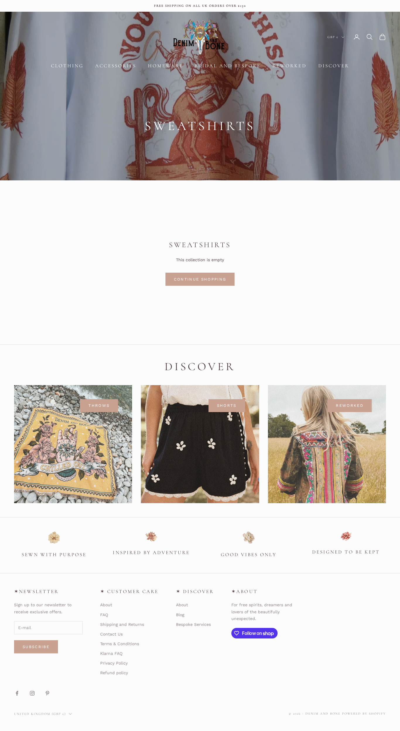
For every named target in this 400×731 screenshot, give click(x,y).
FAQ (104, 614)
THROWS (99, 405)
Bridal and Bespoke (228, 66)
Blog (180, 614)
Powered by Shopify (364, 713)
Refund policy (114, 672)
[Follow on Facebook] (17, 693)
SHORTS (227, 405)
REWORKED (349, 405)
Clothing (67, 66)
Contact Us (111, 634)
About (106, 604)
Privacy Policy (114, 663)
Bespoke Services (193, 624)
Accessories (115, 66)
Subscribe (36, 647)
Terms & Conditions (119, 643)
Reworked (289, 66)
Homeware (165, 66)
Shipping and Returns (122, 624)
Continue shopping (200, 279)
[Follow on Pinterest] (47, 693)
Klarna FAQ (111, 653)
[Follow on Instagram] (32, 693)
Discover (333, 66)
